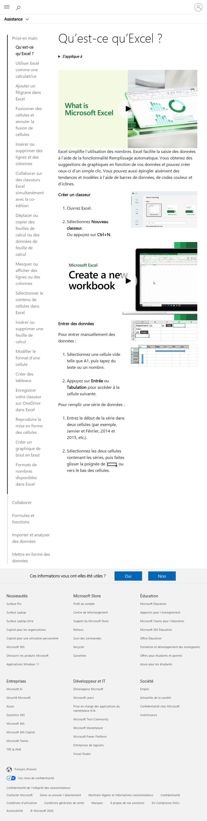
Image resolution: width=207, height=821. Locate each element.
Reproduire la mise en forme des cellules (29, 425)
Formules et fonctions (23, 518)
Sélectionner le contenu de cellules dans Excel (29, 302)
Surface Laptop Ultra (19, 621)
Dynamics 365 (15, 715)
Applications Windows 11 (22, 664)
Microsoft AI (14, 689)
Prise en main (24, 38)
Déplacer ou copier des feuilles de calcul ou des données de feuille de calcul (28, 234)
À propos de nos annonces (127, 803)
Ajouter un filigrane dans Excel (28, 92)
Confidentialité (170, 795)
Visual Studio (82, 754)
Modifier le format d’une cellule (28, 357)
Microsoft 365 (15, 647)
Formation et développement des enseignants (170, 647)
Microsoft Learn (83, 698)
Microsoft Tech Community (90, 719)
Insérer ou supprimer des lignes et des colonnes (29, 153)
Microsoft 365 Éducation (156, 630)
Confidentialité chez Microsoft (160, 706)
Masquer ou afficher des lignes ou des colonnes (28, 273)
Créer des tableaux (24, 377)
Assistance (14, 19)
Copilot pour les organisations (26, 630)
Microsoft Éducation (153, 604)
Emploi (144, 689)
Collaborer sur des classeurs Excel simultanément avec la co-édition (30, 189)
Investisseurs (148, 715)
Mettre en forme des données (31, 557)
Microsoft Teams (17, 741)
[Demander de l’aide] (18, 7)
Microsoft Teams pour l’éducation (162, 621)
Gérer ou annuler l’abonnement (60, 795)
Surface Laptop (16, 612)
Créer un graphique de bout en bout (28, 448)
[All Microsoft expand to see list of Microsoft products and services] (6, 7)
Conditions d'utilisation (21, 803)
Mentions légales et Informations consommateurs (120, 795)
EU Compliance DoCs (166, 803)
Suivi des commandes (87, 638)
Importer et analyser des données (31, 538)
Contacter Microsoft (19, 795)
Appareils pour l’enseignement (160, 612)
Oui (128, 576)
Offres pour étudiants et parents (161, 655)
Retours (78, 630)
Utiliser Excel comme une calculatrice (27, 69)
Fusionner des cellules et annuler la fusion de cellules (29, 121)
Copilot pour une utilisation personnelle (32, 638)
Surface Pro (13, 604)
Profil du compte (84, 604)
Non (162, 576)
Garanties (79, 655)
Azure (10, 706)
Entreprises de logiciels (88, 745)
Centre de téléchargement (90, 612)
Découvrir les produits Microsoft (27, 655)
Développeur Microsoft (88, 689)
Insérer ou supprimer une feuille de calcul (29, 331)
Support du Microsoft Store (91, 621)
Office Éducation (150, 638)
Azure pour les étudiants (156, 664)
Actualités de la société (155, 698)
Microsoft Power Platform (89, 736)
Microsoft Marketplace (88, 728)
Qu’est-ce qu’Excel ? (25, 50)
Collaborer (22, 502)
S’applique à (72, 56)
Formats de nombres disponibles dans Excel (26, 474)
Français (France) (25, 769)
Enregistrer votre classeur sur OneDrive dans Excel (29, 399)
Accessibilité (14, 811)
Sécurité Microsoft (18, 698)
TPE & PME (13, 749)
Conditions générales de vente (64, 803)
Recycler (78, 647)
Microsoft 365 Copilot (20, 732)
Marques (97, 803)
